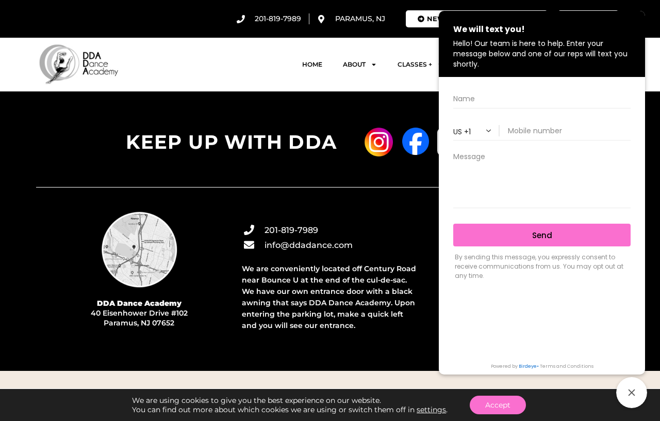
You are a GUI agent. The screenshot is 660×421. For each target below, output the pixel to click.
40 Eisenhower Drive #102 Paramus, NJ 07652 (139, 313)
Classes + (415, 64)
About (354, 64)
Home (312, 64)
